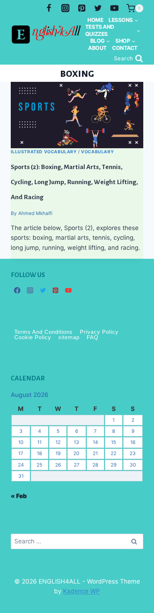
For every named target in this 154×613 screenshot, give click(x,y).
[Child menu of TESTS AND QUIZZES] (112, 30)
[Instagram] (65, 8)
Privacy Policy (99, 332)
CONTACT (125, 48)
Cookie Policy (32, 337)
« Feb (19, 496)
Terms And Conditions (43, 332)
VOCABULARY (97, 151)
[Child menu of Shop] (125, 41)
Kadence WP (81, 591)
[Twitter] (98, 8)
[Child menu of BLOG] (99, 41)
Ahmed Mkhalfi (35, 213)
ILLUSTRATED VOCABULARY (44, 151)
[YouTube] (114, 8)
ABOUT (97, 48)
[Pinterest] (81, 8)
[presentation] (77, 115)
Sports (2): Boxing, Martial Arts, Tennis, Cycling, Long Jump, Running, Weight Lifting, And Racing (74, 182)
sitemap (69, 337)
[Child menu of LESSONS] (123, 20)
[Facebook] (48, 8)
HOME (95, 20)
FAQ (92, 337)
